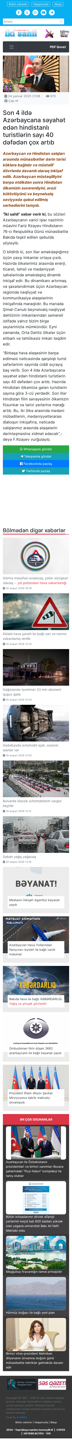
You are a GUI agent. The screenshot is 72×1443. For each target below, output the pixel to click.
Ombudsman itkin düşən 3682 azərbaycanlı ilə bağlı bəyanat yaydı (35, 1050)
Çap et (12, 101)
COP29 (60, 1429)
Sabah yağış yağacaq (19, 857)
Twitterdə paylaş (37, 471)
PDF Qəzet (58, 47)
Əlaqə (58, 4)
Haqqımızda (40, 4)
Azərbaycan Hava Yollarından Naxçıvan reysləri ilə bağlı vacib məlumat (32, 949)
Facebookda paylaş (37, 464)
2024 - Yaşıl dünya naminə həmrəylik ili (29, 1429)
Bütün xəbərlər (18, 4)
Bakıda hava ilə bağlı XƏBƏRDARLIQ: (35, 1001)
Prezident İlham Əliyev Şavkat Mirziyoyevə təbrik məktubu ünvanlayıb (31, 1097)
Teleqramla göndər (37, 456)
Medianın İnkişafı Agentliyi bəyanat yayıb (34, 902)
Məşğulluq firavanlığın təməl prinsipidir (34, 1272)
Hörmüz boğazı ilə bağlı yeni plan (30, 1312)
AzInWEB (22, 1417)
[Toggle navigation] (11, 47)
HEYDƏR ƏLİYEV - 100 (37, 1433)
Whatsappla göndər (37, 449)
